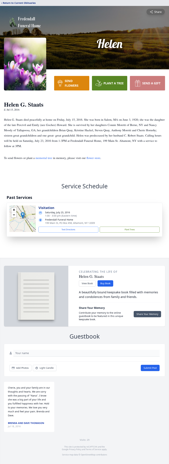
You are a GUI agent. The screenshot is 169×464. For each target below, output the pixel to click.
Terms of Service (93, 449)
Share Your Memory (147, 314)
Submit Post (150, 367)
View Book (87, 283)
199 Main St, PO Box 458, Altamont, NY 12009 (70, 222)
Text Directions (68, 229)
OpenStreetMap (88, 454)
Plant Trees (130, 229)
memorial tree (43, 158)
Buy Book (105, 283)
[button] (23, 215)
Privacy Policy (75, 449)
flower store (93, 158)
